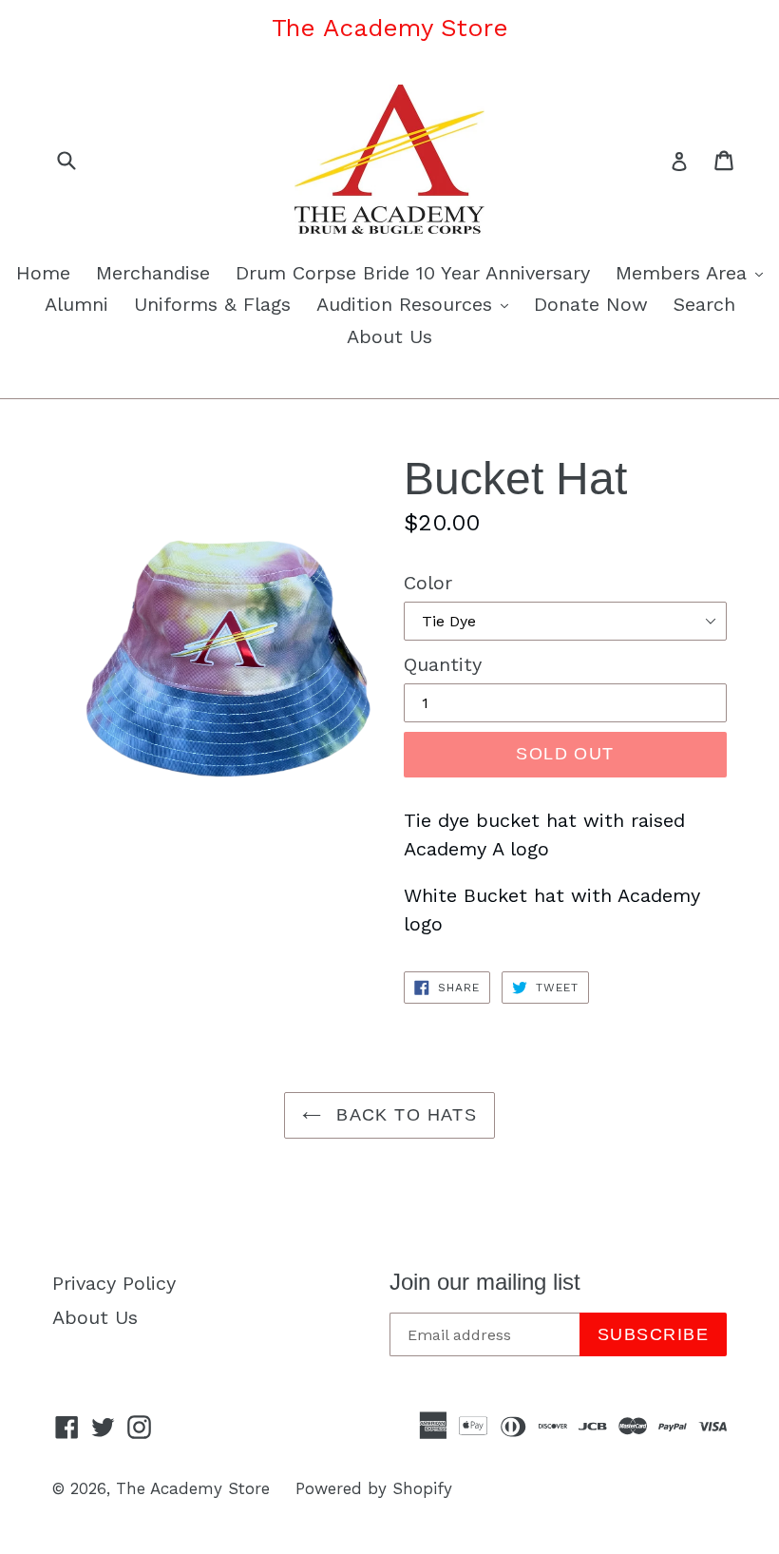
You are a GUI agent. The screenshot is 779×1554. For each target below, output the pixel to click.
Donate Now (591, 304)
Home (43, 272)
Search (704, 304)
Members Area (694, 272)
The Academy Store (193, 1488)
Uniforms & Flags (212, 304)
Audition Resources (417, 304)
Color (428, 582)
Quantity (443, 664)
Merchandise (153, 272)
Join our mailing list (485, 1282)
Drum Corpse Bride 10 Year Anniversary (413, 272)
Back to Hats (404, 1114)
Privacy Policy (114, 1283)
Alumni (76, 304)
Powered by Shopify (373, 1488)
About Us (389, 336)
